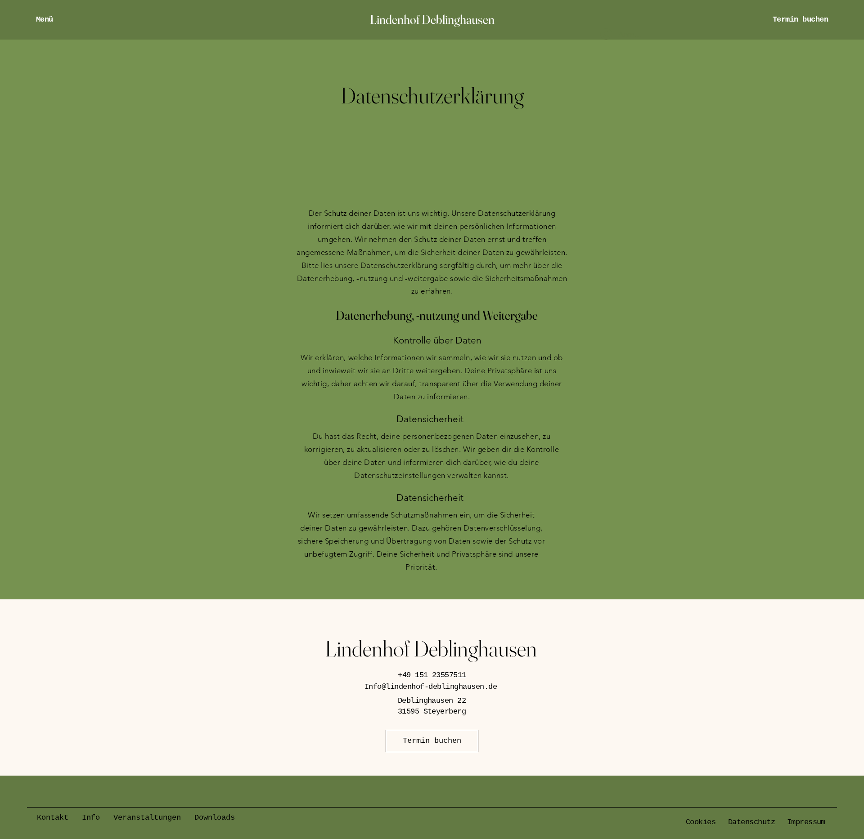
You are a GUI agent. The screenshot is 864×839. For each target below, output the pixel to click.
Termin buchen (800, 19)
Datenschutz (751, 822)
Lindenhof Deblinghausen (431, 648)
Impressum (806, 822)
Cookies (701, 822)
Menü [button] (44, 19)
